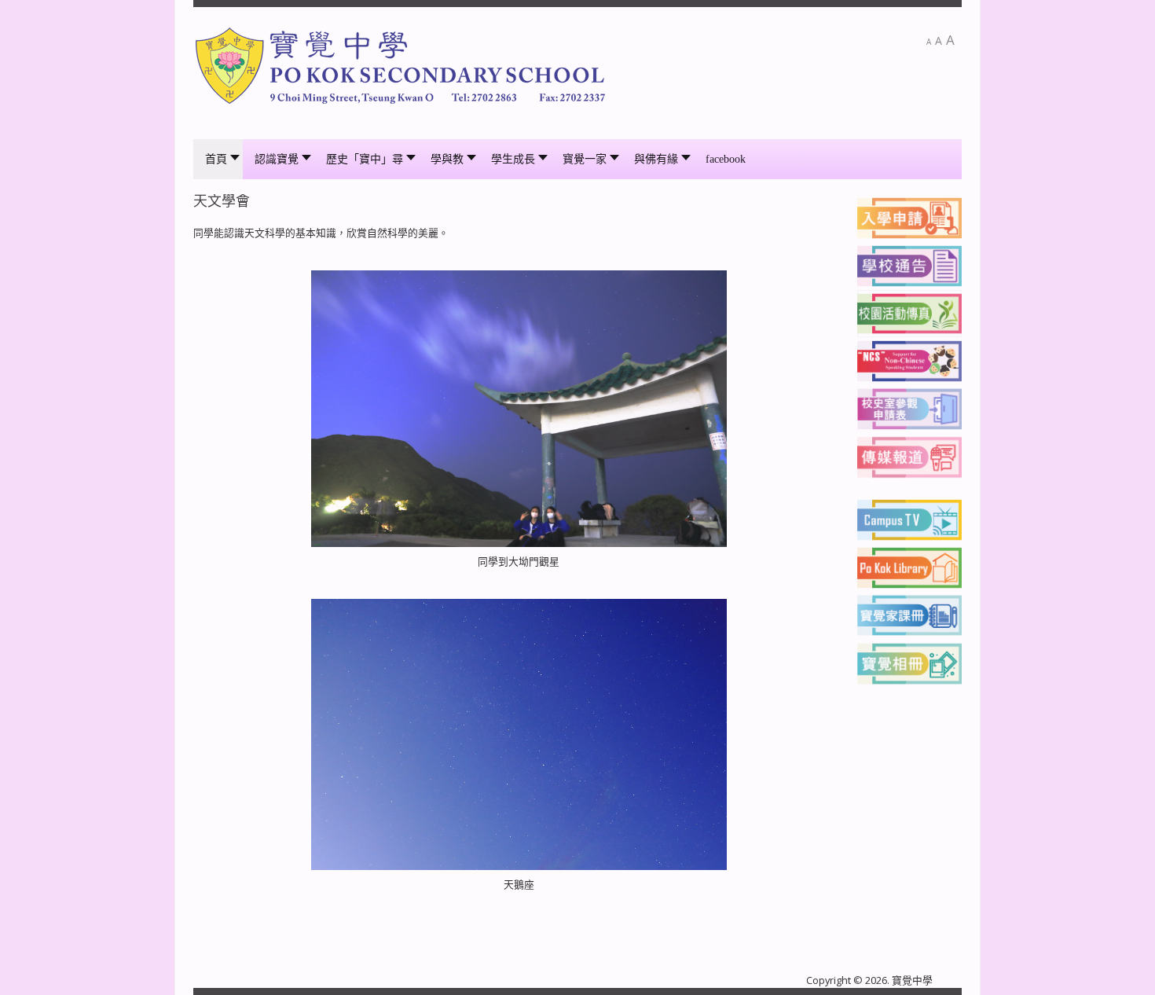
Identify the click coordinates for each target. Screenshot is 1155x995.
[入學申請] (909, 217)
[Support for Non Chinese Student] (909, 360)
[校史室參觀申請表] (909, 408)
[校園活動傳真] (909, 313)
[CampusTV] (909, 519)
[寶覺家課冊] (909, 614)
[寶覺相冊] (909, 662)
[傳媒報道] (909, 456)
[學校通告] (909, 265)
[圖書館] (909, 567)
